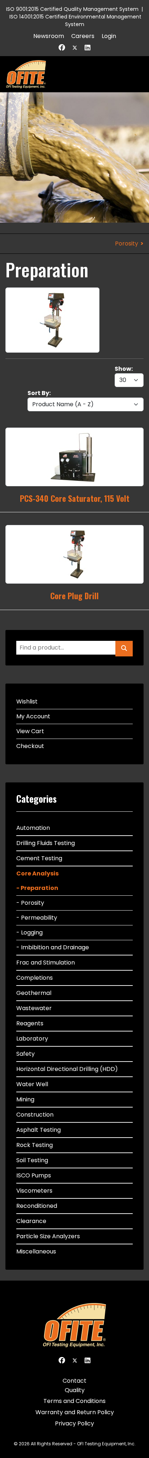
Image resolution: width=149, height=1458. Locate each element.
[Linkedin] (87, 47)
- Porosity (30, 903)
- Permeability (36, 917)
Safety (25, 1054)
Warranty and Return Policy (74, 1412)
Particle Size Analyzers (48, 1236)
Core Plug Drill (74, 595)
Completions (34, 978)
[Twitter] (74, 47)
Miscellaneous (36, 1251)
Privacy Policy (74, 1423)
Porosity (126, 243)
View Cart (30, 731)
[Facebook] (62, 47)
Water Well (32, 1084)
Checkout (30, 746)
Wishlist (27, 701)
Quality (75, 1390)
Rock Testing (34, 1145)
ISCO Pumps (33, 1175)
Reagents (29, 1023)
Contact (74, 1381)
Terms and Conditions (74, 1401)
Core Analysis (37, 873)
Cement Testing (39, 858)
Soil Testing (32, 1160)
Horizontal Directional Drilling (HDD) (67, 1069)
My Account (33, 716)
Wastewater (34, 1008)
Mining (25, 1099)
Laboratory (32, 1038)
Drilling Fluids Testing (45, 843)
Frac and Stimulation (45, 962)
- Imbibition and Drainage (52, 947)
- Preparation (37, 888)
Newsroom (48, 36)
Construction (35, 1114)
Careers (82, 36)
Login (109, 36)
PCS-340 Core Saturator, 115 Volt (74, 498)
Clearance (31, 1221)
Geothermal (33, 993)
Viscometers (34, 1190)
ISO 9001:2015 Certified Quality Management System (72, 9)
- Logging (29, 932)
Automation (33, 828)
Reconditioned (36, 1206)
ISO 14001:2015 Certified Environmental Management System (75, 20)
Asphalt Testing (38, 1130)
